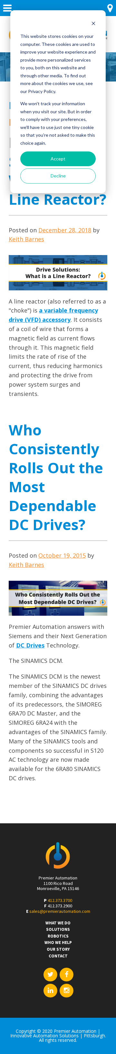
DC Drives (30, 645)
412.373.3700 (60, 900)
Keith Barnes (26, 239)
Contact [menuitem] (58, 956)
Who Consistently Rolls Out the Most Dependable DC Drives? (56, 477)
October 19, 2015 (62, 555)
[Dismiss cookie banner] (93, 24)
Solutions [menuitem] (58, 929)
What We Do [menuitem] (58, 923)
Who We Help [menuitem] (58, 942)
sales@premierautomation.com (59, 911)
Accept (58, 158)
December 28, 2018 (64, 230)
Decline (58, 175)
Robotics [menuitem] (58, 936)
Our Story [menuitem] (58, 949)
